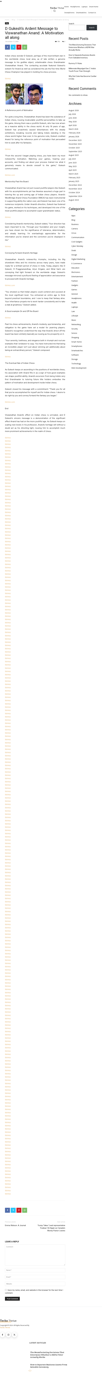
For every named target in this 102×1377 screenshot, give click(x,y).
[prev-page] (29, 1371)
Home (7, 20)
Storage (74, 359)
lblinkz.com (10, 175)
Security (74, 329)
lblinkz (8, 78)
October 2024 (74, 192)
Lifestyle (74, 315)
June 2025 (73, 162)
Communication (77, 237)
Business (75, 224)
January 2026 (74, 136)
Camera (74, 228)
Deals (73, 250)
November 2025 (75, 144)
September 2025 (75, 151)
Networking (76, 324)
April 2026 (73, 125)
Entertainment (77, 276)
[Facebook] (7, 47)
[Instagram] (8, 1334)
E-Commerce (76, 263)
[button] (54, 11)
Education (75, 268)
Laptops (74, 307)
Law (73, 311)
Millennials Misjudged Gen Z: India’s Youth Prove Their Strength (82, 70)
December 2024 (75, 185)
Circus (73, 233)
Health (74, 302)
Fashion (74, 281)
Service (74, 333)
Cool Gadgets (76, 242)
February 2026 (74, 133)
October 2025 (74, 147)
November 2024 (75, 189)
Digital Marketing (78, 259)
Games (74, 289)
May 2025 (73, 166)
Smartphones (76, 346)
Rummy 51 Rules (75, 63)
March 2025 (73, 174)
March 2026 (73, 129)
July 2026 (72, 114)
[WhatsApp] (24, 47)
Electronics (75, 272)
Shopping (75, 337)
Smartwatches (77, 350)
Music (73, 320)
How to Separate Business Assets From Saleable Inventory (82, 56)
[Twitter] (13, 47)
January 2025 (74, 181)
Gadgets (74, 285)
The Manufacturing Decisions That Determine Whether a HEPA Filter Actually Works (82, 47)
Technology (76, 363)
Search (71, 23)
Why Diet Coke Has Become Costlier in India (83, 77)
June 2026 (73, 118)
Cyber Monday (77, 246)
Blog (13, 20)
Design (74, 255)
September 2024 (75, 196)
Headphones (76, 298)
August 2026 (74, 110)
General (74, 294)
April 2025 (73, 170)
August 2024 (74, 200)
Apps (73, 215)
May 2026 (73, 121)
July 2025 (72, 159)
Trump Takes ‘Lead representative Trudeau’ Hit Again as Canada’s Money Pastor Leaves (51, 1228)
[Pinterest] (18, 47)
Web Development (78, 368)
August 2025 (74, 155)
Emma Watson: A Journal (15, 1225)
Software (75, 355)
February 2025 (74, 177)
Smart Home (76, 342)
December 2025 (75, 140)
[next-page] (31, 1371)
